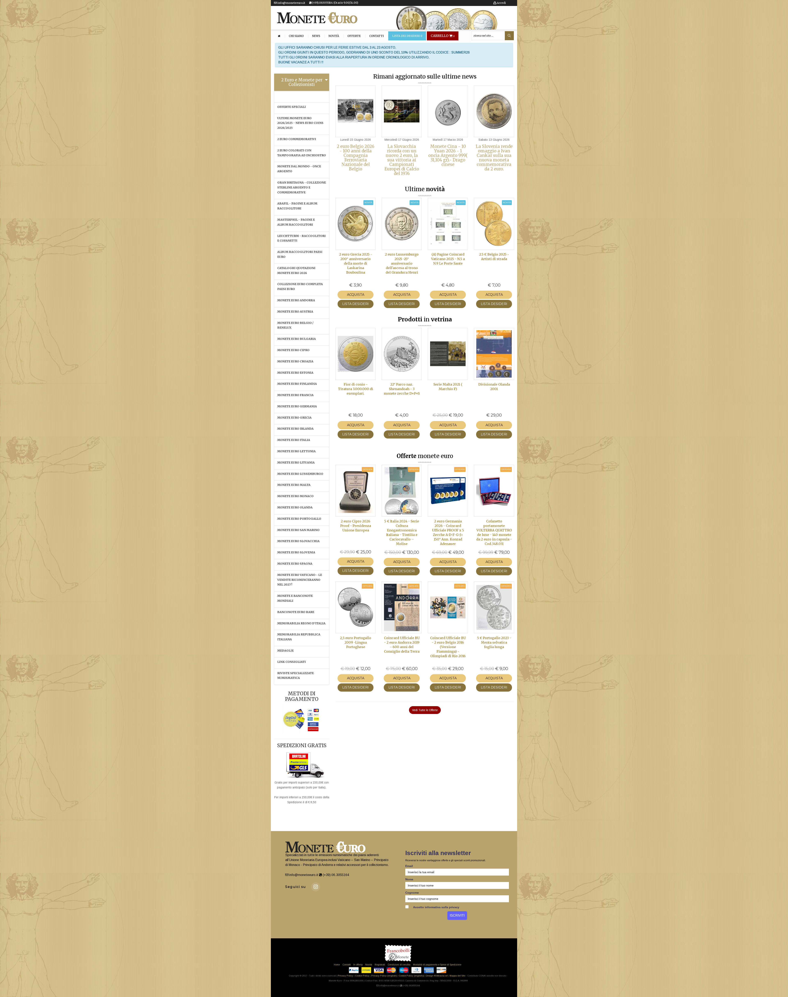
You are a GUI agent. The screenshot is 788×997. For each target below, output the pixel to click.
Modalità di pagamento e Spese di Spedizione (437, 964)
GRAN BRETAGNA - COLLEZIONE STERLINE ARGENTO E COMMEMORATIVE (301, 187)
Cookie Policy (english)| (411, 975)
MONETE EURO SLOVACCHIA (298, 541)
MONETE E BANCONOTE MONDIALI (295, 598)
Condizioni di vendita (399, 964)
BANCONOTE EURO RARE (295, 612)
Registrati (380, 964)
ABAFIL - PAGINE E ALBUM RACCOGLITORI (297, 206)
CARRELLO (443, 36)
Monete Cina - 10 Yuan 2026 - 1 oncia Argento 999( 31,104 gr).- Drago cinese (448, 155)
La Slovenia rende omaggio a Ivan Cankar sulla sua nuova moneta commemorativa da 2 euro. (494, 157)
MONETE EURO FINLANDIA (297, 384)
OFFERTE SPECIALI (291, 107)
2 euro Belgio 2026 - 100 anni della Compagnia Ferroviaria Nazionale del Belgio (355, 157)
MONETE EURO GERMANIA (297, 406)
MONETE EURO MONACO (295, 496)
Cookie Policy (362, 975)
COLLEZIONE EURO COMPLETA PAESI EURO (300, 286)
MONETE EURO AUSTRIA (295, 311)
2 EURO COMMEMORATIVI (296, 139)
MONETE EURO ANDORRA (296, 300)
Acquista (355, 295)
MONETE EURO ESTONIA (295, 373)
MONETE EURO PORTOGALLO (299, 519)
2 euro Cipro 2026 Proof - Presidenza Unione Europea (355, 525)
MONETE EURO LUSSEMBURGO (300, 474)
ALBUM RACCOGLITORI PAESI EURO (299, 254)
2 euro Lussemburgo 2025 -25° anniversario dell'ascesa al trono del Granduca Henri (402, 263)
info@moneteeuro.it (291, 3)
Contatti (376, 36)
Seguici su (295, 887)
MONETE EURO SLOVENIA (296, 552)
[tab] (301, 82)
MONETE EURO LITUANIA (296, 462)
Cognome (412, 892)
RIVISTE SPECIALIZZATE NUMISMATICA (295, 675)
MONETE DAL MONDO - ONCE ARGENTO (299, 168)
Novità (334, 36)
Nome (409, 879)
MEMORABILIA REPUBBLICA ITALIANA (298, 637)
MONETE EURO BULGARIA (296, 339)
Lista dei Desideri (407, 36)
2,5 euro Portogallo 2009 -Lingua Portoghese (355, 642)
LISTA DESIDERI (355, 304)
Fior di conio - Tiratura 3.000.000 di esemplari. (355, 388)
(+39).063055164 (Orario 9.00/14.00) (335, 3)
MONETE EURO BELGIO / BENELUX (295, 325)
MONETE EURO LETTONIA (296, 451)
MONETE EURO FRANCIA (295, 395)
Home (337, 964)
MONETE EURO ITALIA (293, 440)
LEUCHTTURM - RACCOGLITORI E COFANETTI (301, 238)
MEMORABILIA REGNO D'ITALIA (301, 623)
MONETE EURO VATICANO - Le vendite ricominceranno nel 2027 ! (299, 580)
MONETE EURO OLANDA (295, 507)
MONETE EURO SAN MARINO (298, 530)
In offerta (358, 964)
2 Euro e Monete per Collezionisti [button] (301, 82)
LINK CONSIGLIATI (291, 662)
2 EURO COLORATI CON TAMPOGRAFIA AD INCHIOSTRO (301, 152)
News (316, 36)
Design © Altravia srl (437, 975)
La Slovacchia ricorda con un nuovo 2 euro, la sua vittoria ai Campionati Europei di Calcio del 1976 (402, 160)
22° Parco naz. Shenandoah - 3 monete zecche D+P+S (402, 388)
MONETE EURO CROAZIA (295, 361)
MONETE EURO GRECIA (294, 417)
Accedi (501, 3)
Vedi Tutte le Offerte (425, 710)
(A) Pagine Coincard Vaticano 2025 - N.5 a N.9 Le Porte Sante (448, 258)
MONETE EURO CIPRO (293, 350)
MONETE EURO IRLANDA (295, 429)
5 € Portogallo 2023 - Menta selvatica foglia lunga (494, 642)
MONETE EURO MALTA (293, 485)
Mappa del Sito (457, 975)
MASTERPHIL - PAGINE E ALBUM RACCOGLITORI (296, 222)
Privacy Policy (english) (384, 975)
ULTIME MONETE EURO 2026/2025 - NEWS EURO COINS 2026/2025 (300, 123)
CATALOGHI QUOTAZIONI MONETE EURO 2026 (296, 270)
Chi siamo (296, 36)
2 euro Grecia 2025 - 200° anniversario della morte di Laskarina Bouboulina (355, 263)
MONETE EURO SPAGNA (294, 563)
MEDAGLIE (285, 650)
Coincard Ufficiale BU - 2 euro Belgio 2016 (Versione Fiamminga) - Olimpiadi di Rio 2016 (448, 647)
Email (409, 866)
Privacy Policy (345, 975)
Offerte (354, 36)
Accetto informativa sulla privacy (435, 907)
